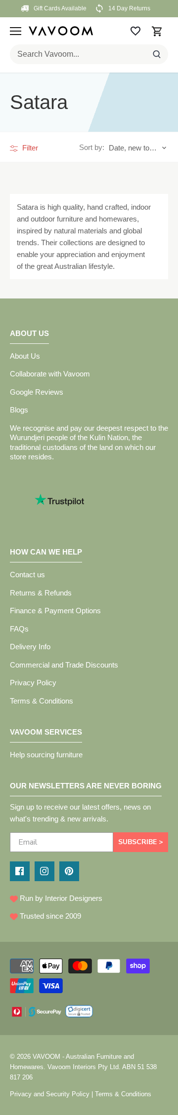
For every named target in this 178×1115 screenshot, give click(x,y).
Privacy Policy (33, 682)
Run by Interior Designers (60, 898)
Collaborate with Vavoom (50, 374)
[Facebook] (20, 871)
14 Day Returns (128, 8)
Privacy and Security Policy (49, 1094)
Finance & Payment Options (55, 610)
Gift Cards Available (59, 8)
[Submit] (156, 54)
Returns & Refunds (41, 593)
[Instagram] (44, 871)
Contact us (27, 574)
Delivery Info (30, 646)
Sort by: (91, 147)
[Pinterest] (69, 871)
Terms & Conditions (41, 701)
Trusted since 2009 (49, 916)
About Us (25, 356)
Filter (29, 148)
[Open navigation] (15, 31)
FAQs (19, 629)
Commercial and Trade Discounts (64, 665)
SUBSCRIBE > (140, 842)
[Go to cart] (157, 30)
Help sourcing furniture (46, 754)
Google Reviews (36, 392)
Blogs (19, 410)
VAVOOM (46, 1056)
